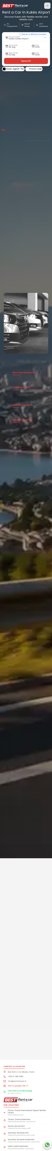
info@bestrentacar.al (17, 1081)
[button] (47, 6)
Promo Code (35, 68)
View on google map (17, 1086)
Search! (26, 61)
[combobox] (39, 46)
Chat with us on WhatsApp (20, 1091)
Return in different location (34, 34)
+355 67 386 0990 (15, 1076)
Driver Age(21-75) (15, 68)
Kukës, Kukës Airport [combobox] (19, 38)
